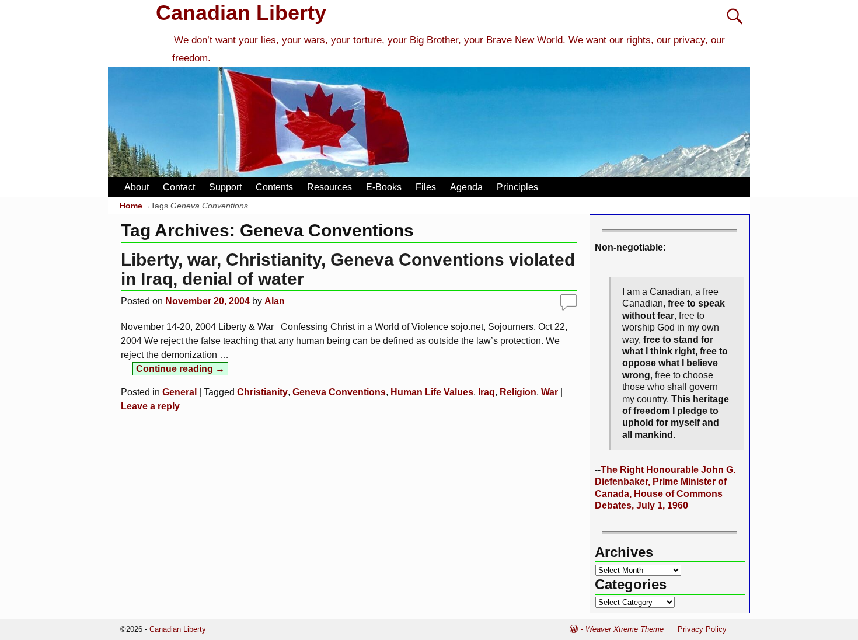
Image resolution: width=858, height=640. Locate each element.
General (179, 392)
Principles (517, 187)
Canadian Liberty (241, 13)
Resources (329, 187)
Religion (518, 392)
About (136, 187)
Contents (274, 187)
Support (225, 187)
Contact (179, 187)
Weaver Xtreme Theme (624, 629)
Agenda (466, 187)
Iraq (486, 392)
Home (131, 205)
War (549, 392)
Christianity (262, 392)
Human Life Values (431, 392)
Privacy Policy (702, 629)
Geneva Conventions (339, 392)
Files (426, 187)
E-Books (384, 187)
